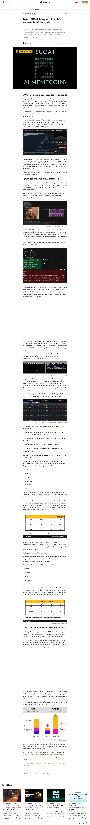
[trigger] (12, 2)
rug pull (44, 748)
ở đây (47, 434)
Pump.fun (56, 120)
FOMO (37, 105)
